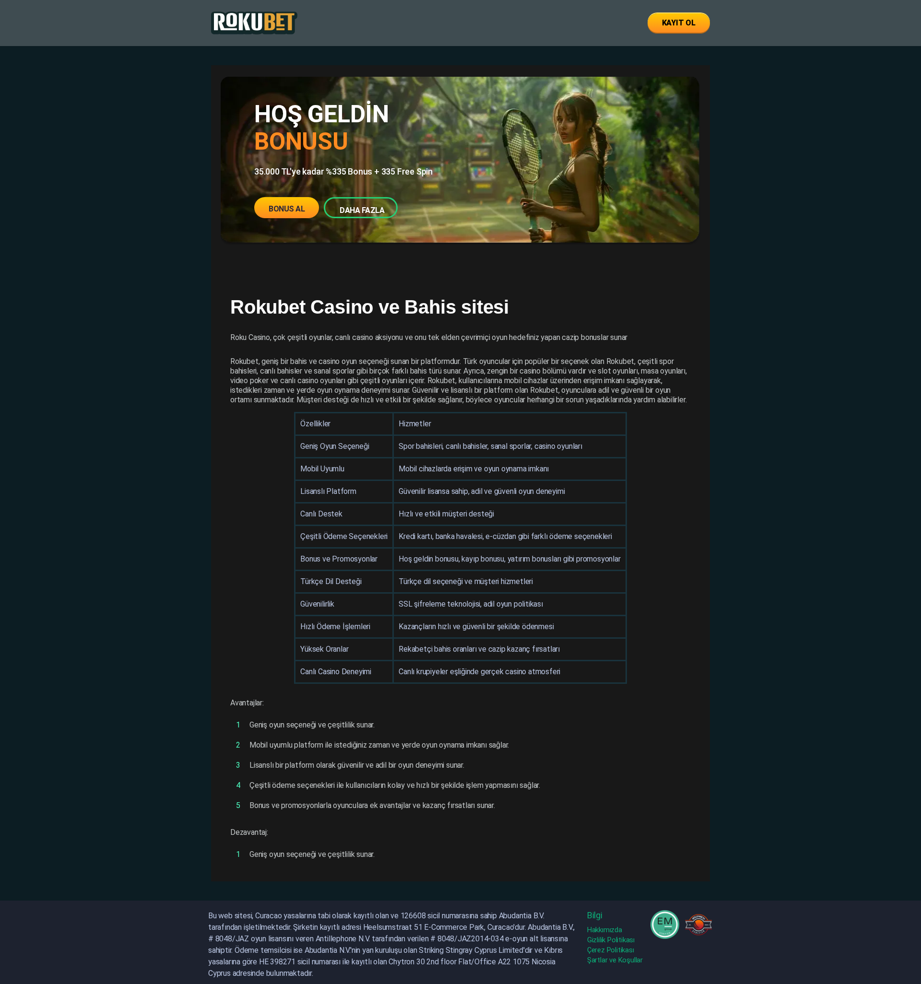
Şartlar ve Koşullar (615, 960)
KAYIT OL (679, 22)
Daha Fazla (362, 210)
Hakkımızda (604, 929)
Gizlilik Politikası (611, 940)
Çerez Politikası (610, 950)
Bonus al (287, 208)
